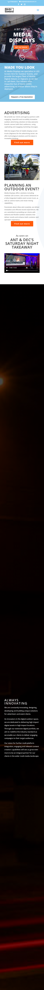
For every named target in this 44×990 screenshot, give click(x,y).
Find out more (22, 142)
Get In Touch (21, 47)
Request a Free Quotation (22, 97)
